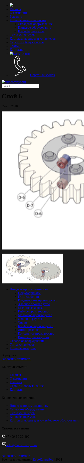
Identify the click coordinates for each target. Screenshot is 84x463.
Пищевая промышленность (29, 289)
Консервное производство (36, 333)
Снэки (22, 322)
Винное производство (33, 337)
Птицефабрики (28, 296)
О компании (18, 13)
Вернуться (9, 355)
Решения (16, 16)
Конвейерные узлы (31, 31)
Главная (15, 9)
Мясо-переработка (30, 307)
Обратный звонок (42, 75)
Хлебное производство (34, 304)
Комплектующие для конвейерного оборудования (44, 420)
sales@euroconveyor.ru (21, 445)
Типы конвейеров (22, 35)
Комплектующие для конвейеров (33, 38)
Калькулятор (22, 53)
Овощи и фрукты (30, 318)
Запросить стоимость (16, 359)
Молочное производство (35, 315)
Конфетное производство (35, 326)
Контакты (16, 49)
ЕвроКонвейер (43, 459)
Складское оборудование (35, 24)
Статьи (15, 46)
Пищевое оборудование (34, 27)
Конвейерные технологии (28, 20)
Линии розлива (28, 330)
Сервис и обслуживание (27, 42)
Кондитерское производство (37, 300)
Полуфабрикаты (29, 293)
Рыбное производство (33, 311)
